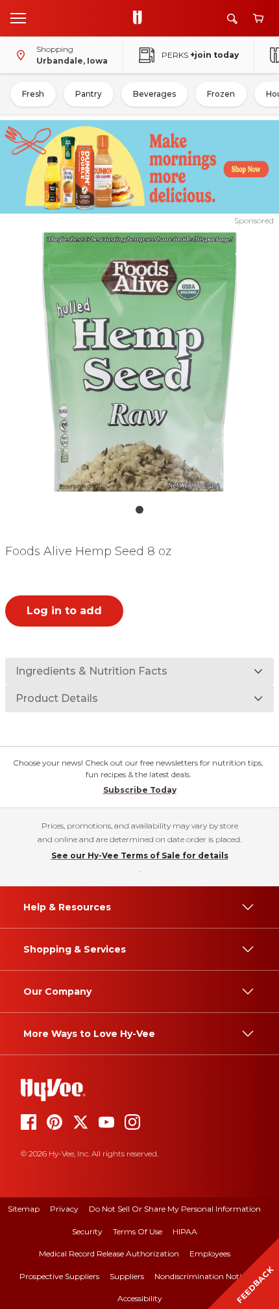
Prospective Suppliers (59, 1276)
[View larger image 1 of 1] (139, 362)
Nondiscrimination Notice (201, 1276)
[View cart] (258, 18)
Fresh (33, 94)
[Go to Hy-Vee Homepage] (141, 18)
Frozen (221, 94)
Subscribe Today (139, 790)
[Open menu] (18, 17)
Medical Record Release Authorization (109, 1253)
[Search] (232, 18)
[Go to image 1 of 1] (139, 509)
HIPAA (185, 1231)
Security (87, 1231)
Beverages (154, 94)
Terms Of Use (137, 1231)
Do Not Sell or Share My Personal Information (175, 1209)
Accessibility (139, 1298)
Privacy (64, 1209)
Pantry (88, 94)
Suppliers (127, 1276)
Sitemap (24, 1209)
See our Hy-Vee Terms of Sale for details (139, 855)
